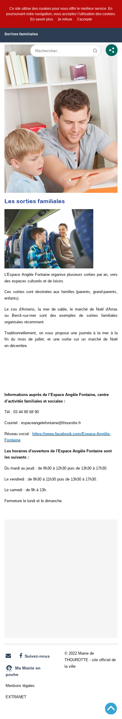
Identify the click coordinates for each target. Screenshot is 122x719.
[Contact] (8, 656)
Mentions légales (20, 685)
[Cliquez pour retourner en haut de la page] (111, 708)
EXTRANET (16, 697)
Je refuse (64, 19)
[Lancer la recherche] (95, 51)
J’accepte (84, 19)
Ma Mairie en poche (23, 671)
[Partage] (112, 50)
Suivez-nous (36, 656)
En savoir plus (41, 19)
